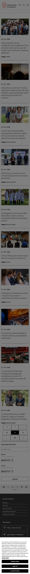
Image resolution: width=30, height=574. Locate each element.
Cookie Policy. (5, 558)
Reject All (15, 566)
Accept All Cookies (15, 571)
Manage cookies (15, 561)
